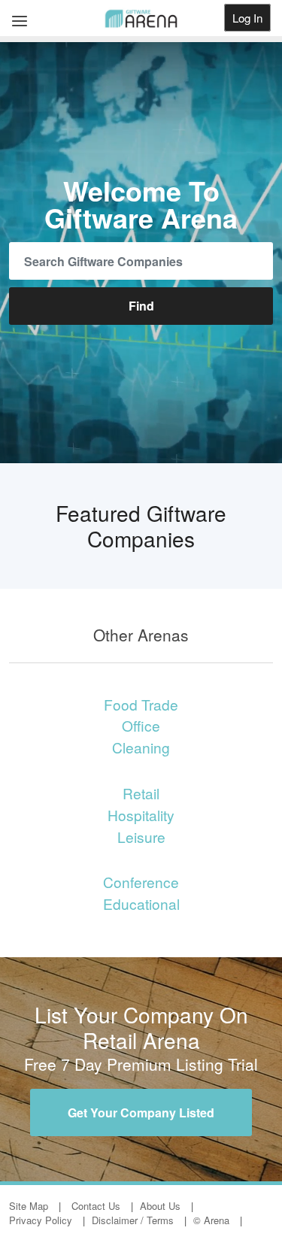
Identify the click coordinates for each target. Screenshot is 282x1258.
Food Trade (141, 704)
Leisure (141, 836)
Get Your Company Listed (141, 1112)
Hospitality (141, 815)
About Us (160, 1206)
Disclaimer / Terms (133, 1220)
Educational (141, 903)
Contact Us (95, 1206)
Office (141, 725)
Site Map (28, 1206)
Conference (141, 882)
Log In (247, 18)
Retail (141, 793)
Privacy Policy (40, 1220)
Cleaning (141, 747)
